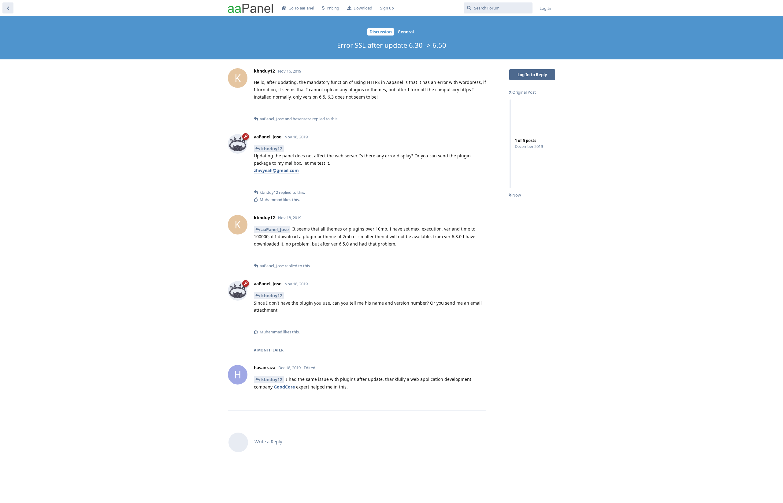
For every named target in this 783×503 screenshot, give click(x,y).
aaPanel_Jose (275, 229)
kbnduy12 (271, 149)
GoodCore (284, 387)
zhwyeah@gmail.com (276, 170)
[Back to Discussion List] (7, 7)
